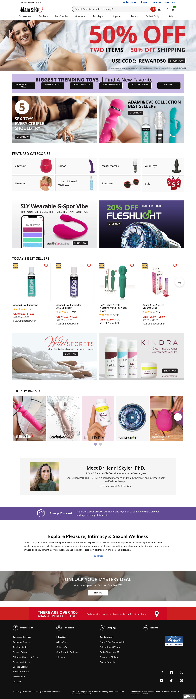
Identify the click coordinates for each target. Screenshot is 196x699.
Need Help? (170, 2)
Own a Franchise (108, 662)
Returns (157, 2)
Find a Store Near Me (110, 652)
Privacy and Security (22, 662)
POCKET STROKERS (82, 84)
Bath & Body (152, 16)
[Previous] (18, 417)
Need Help (68, 627)
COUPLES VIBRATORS (111, 84)
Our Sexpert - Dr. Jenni (67, 652)
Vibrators (80, 16)
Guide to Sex (62, 647)
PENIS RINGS (169, 84)
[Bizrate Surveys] (179, 644)
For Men (43, 16)
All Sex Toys (62, 642)
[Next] (178, 417)
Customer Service (21, 642)
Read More (98, 555)
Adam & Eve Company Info (112, 642)
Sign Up (98, 592)
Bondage (98, 16)
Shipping (144, 2)
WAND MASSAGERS (140, 84)
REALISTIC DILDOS (52, 84)
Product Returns (21, 652)
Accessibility (19, 676)
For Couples (61, 16)
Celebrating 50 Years (110, 647)
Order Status (129, 2)
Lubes (134, 16)
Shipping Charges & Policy (25, 657)
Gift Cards (18, 681)
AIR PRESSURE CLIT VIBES (23, 85)
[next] (179, 282)
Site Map (60, 657)
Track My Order (20, 647)
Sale (170, 16)
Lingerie (116, 16)
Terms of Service (21, 671)
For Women (25, 16)
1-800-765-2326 (34, 2)
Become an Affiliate (109, 657)
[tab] (95, 444)
